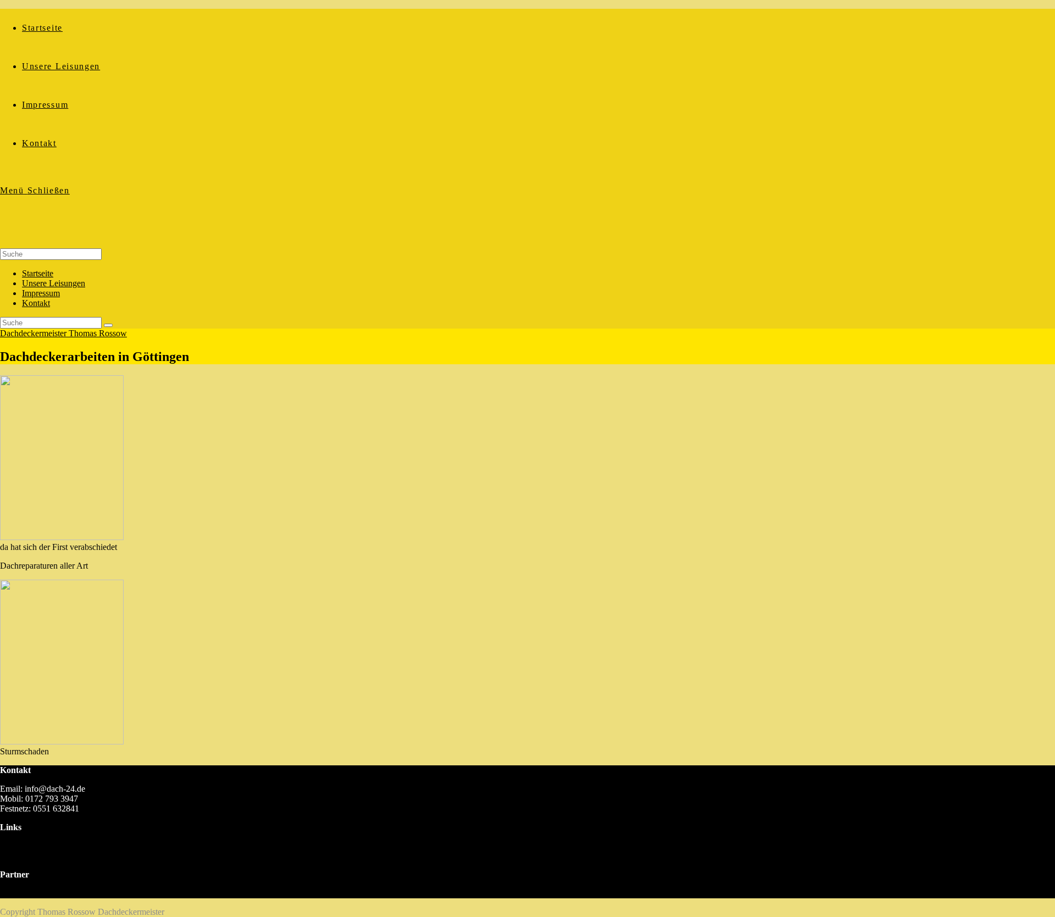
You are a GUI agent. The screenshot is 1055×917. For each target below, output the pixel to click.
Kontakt (36, 303)
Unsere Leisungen (53, 283)
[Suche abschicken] (108, 325)
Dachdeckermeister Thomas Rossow (63, 333)
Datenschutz (21, 855)
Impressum (41, 293)
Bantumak (18, 893)
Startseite (37, 273)
